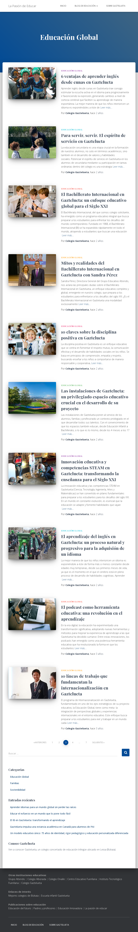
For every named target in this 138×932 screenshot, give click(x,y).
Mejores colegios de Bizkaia (23, 895)
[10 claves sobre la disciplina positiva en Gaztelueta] (32, 339)
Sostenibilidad (17, 789)
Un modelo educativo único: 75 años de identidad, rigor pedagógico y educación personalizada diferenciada (69, 833)
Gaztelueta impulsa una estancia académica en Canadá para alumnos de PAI (52, 826)
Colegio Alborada (36, 879)
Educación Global (72, 70)
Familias (14, 783)
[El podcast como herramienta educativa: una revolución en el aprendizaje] (32, 614)
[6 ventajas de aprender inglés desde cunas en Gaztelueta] (32, 83)
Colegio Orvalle (57, 879)
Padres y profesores (44, 908)
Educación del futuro (19, 908)
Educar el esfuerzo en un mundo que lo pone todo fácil (40, 813)
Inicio (63, 5)
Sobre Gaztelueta (115, 5)
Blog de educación (85, 5)
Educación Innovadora (70, 908)
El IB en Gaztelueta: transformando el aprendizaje (37, 820)
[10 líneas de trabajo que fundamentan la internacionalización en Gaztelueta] (32, 683)
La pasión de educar (96, 908)
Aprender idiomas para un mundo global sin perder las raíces (43, 807)
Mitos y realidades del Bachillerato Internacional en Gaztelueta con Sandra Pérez (90, 268)
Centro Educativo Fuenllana (82, 879)
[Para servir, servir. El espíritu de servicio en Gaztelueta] (32, 142)
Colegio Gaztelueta (31, 883)
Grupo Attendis (16, 879)
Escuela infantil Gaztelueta (55, 895)
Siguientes (97, 742)
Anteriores (40, 742)
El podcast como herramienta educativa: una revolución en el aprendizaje (91, 613)
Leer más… (106, 107)
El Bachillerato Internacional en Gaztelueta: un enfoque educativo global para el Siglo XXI (93, 200)
